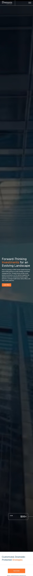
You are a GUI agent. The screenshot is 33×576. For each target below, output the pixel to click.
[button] (29, 3)
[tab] (16, 571)
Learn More (6, 285)
